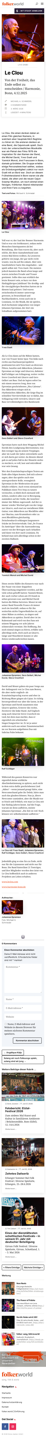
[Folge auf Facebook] (5, 1426)
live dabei (23, 65)
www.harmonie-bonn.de (14, 886)
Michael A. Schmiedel (21, 101)
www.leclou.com (10, 881)
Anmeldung (31, 1359)
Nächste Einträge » (33, 1267)
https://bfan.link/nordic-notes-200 (30, 1323)
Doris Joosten (12, 1104)
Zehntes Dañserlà (17, 1173)
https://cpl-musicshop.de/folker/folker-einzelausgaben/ (29, 1291)
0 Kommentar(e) (18, 105)
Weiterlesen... (11, 1129)
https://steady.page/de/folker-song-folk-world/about (29, 1341)
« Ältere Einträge (11, 1267)
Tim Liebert (11, 1229)
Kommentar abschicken (27, 1040)
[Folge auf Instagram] (12, 1426)
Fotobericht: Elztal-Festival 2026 (18, 1110)
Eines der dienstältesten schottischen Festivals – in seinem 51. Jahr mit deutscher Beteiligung (22, 1237)
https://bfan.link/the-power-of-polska (30, 1306)
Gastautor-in (12, 1169)
